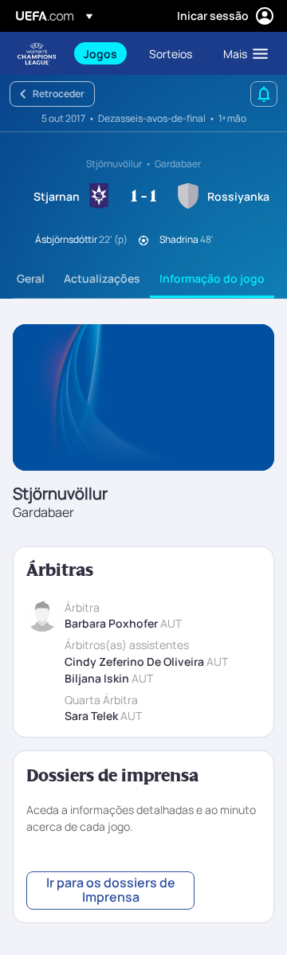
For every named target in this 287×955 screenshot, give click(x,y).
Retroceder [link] (59, 93)
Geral (31, 278)
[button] (242, 53)
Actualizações (102, 278)
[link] (100, 53)
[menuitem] (102, 53)
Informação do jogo (212, 278)
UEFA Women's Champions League (37, 54)
